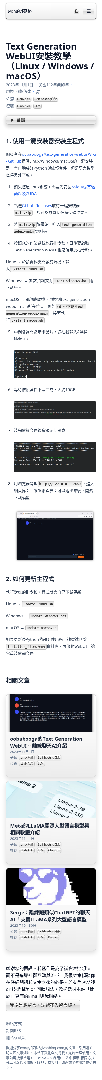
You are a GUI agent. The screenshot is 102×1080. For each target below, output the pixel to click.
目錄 (20, 120)
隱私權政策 (16, 1037)
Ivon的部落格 (20, 11)
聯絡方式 (14, 1023)
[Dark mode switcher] (76, 11)
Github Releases (37, 205)
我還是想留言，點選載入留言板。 (43, 1005)
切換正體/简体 (18, 91)
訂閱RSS (13, 1030)
